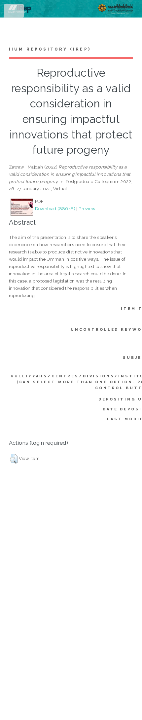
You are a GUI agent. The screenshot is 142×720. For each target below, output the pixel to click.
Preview (87, 208)
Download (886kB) (55, 208)
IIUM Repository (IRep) (50, 49)
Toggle (14, 12)
